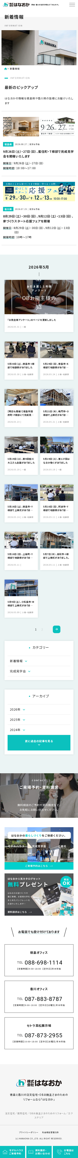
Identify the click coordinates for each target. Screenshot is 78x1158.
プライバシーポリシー (28, 1132)
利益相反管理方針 (50, 1132)
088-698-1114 (43, 962)
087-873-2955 (43, 1035)
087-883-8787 (43, 999)
